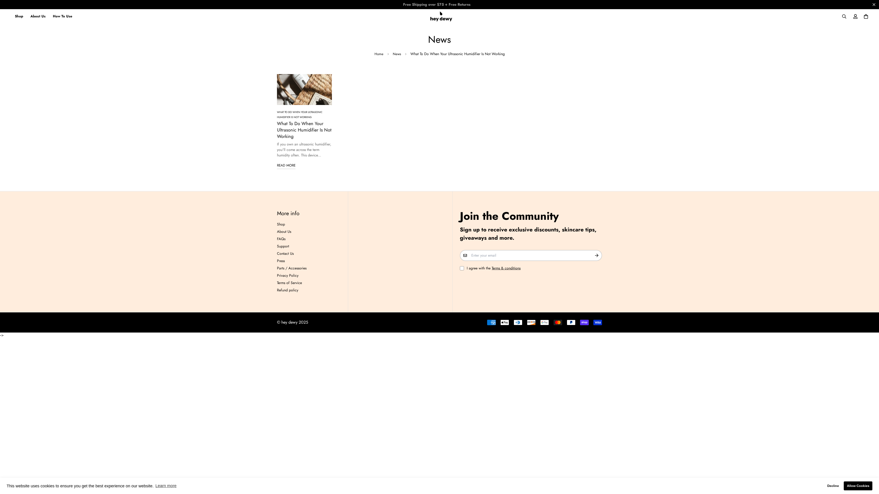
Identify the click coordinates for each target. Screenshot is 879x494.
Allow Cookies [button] (858, 486)
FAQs (281, 239)
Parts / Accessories (292, 268)
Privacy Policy (287, 275)
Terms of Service (289, 282)
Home (378, 53)
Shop (19, 16)
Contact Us (285, 253)
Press (281, 260)
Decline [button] (833, 486)
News (397, 53)
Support (283, 246)
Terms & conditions (506, 268)
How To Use (62, 16)
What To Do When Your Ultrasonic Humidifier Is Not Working (304, 130)
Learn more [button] (165, 485)
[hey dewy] (441, 16)
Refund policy (287, 290)
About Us (38, 16)
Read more (286, 165)
